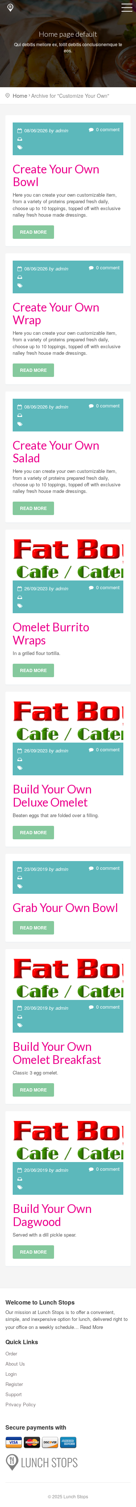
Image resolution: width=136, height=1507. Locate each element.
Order (11, 1353)
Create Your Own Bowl (56, 175)
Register (14, 1384)
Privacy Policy (20, 1404)
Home (20, 95)
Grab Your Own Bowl (65, 907)
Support (13, 1394)
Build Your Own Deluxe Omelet (52, 795)
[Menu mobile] (126, 9)
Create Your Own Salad (56, 451)
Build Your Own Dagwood (52, 1214)
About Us (15, 1363)
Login (11, 1373)
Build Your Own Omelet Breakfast (57, 1052)
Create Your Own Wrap (56, 313)
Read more (33, 232)
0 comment (107, 129)
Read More (91, 1326)
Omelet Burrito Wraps (51, 633)
